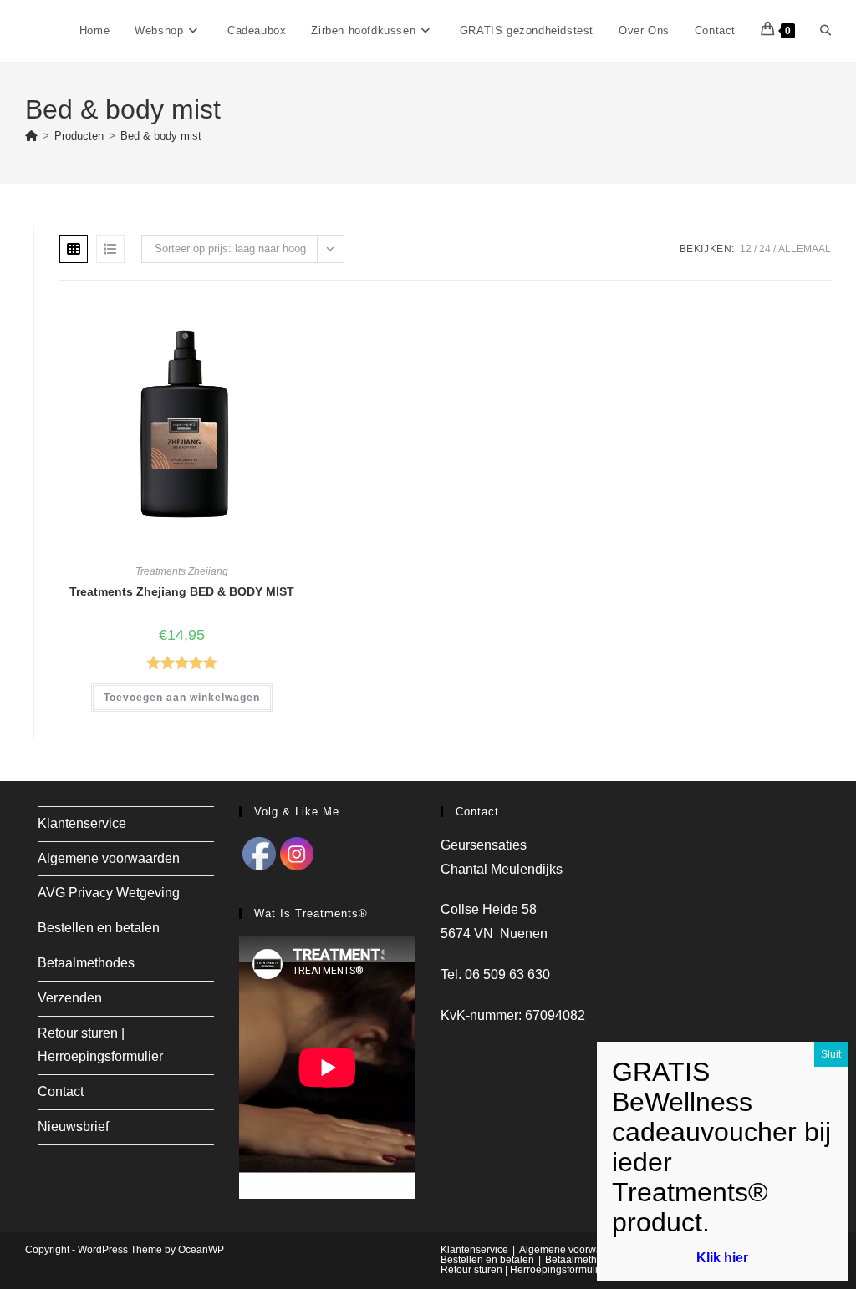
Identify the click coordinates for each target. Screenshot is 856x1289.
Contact (61, 1091)
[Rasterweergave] (73, 249)
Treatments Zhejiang (181, 571)
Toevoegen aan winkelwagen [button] (182, 697)
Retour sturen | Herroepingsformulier (524, 1270)
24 (765, 249)
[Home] (31, 135)
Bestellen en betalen (99, 928)
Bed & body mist (160, 135)
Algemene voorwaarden (109, 858)
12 (746, 249)
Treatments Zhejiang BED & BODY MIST (181, 591)
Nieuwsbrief (73, 1126)
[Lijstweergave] (110, 249)
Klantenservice (82, 823)
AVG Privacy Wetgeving (109, 893)
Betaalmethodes (86, 963)
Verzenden (70, 998)
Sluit (831, 1054)
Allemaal (804, 249)
